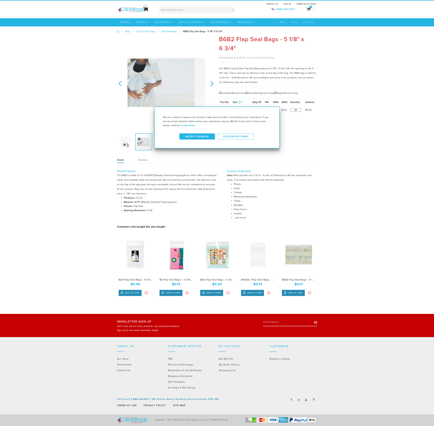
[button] (120, 83)
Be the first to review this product (257, 57)
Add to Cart (132, 293)
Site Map (179, 405)
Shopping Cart (227, 370)
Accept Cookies (197, 136)
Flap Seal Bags (169, 31)
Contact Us (272, 4)
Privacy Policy (155, 405)
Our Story (123, 358)
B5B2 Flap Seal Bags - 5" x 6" (298, 279)
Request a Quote (280, 358)
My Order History (229, 364)
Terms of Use (127, 405)
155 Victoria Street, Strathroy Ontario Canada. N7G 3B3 (185, 399)
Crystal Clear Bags (145, 31)
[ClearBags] (133, 9)
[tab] (125, 160)
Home (118, 31)
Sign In (287, 4)
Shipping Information (180, 376)
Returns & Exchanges (181, 364)
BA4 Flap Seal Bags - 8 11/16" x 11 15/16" (135, 279)
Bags (127, 31)
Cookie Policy (188, 125)
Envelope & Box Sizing (181, 387)
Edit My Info (226, 358)
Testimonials (124, 364)
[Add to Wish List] (146, 293)
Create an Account (306, 4)
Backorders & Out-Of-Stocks (185, 370)
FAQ (170, 358)
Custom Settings (236, 136)
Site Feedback (176, 381)
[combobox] (197, 10)
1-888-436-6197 (285, 9)
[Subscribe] (315, 322)
